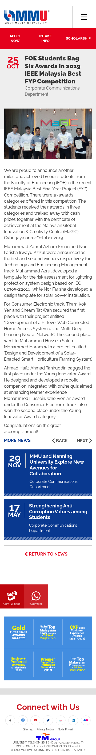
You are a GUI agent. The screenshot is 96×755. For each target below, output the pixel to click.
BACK (62, 440)
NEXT (82, 440)
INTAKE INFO (45, 38)
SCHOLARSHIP (78, 38)
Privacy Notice (45, 729)
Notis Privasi (65, 729)
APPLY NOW (15, 38)
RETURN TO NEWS (48, 554)
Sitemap (28, 729)
